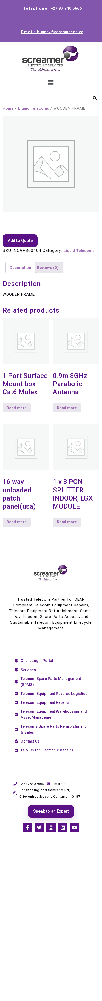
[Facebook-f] (27, 827)
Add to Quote (20, 240)
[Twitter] (39, 827)
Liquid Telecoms (33, 108)
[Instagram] (51, 827)
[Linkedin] (62, 827)
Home (8, 108)
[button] (50, 83)
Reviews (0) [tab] (48, 267)
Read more (17, 408)
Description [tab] (20, 267)
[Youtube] (74, 827)
